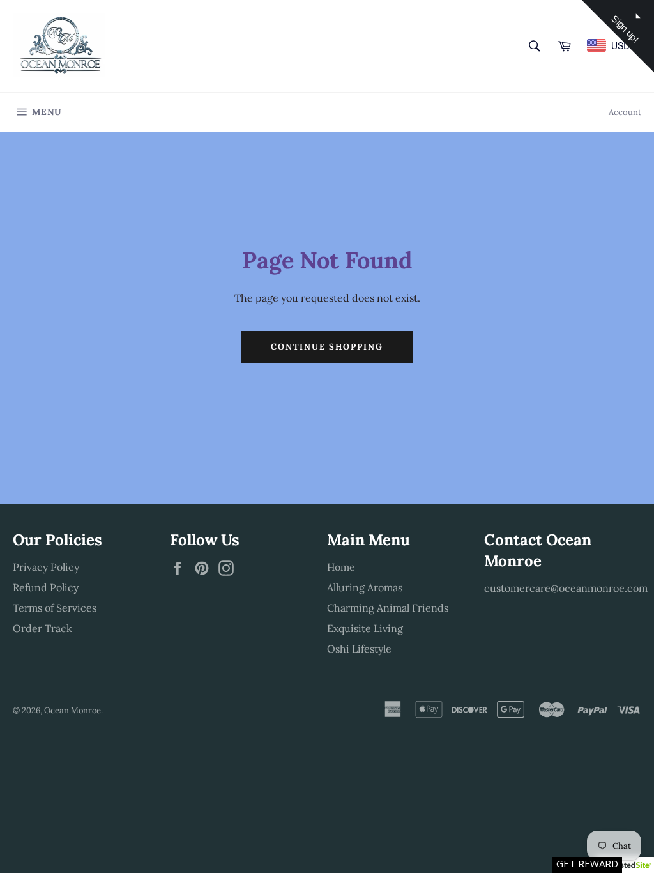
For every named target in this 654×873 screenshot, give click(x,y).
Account (625, 112)
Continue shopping (327, 346)
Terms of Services (54, 607)
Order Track (42, 628)
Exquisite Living (365, 628)
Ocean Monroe (72, 710)
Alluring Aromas (364, 587)
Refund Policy (46, 587)
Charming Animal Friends (387, 607)
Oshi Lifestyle (359, 648)
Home (341, 566)
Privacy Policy (46, 566)
